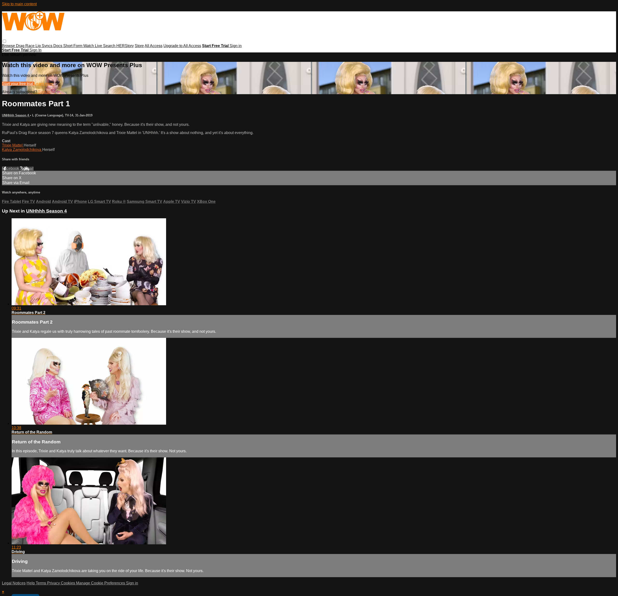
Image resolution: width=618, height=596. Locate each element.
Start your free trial (18, 84)
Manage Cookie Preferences (101, 583)
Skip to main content (19, 4)
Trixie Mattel (13, 145)
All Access (153, 46)
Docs (58, 46)
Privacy (54, 583)
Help (31, 583)
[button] (4, 41)
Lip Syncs (44, 46)
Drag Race (25, 46)
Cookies (68, 583)
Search (109, 46)
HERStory (125, 46)
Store (139, 46)
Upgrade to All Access (182, 46)
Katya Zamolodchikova (22, 150)
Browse (9, 46)
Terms (41, 583)
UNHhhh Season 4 (16, 115)
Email (29, 168)
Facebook (11, 168)
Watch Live (93, 46)
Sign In (35, 50)
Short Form (73, 46)
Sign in (236, 46)
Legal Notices (14, 583)
